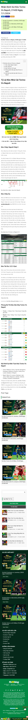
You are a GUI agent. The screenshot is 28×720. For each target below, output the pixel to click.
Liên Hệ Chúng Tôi (14, 685)
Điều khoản (13, 684)
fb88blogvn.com (12, 664)
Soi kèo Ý (5, 641)
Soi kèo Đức (6, 639)
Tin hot (10, 412)
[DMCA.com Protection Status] (14, 708)
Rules (7, 685)
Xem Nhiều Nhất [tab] (14, 503)
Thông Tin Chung (20, 684)
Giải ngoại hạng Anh (9, 477)
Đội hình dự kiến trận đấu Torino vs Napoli (14, 74)
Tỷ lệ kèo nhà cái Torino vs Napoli (11, 63)
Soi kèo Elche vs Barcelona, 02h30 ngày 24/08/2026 (13, 598)
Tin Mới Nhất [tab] (14, 507)
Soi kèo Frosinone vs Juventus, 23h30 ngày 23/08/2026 (13, 573)
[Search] (24, 492)
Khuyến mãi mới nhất (8, 657)
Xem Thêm (5, 576)
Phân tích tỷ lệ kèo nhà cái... (16, 518)
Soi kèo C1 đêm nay (8, 635)
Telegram (15, 32)
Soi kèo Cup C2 (7, 637)
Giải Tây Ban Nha (8, 434)
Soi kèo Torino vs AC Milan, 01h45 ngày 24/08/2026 (13, 623)
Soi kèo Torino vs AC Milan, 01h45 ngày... (13, 461)
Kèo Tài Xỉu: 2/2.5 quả (11, 68)
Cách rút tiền (6, 655)
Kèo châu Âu (9, 66)
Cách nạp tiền (6, 653)
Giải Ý (6, 412)
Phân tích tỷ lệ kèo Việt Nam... (16, 510)
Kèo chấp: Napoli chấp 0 (11, 65)
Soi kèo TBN (6, 643)
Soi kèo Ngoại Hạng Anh (9, 632)
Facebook (6, 32)
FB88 (14, 137)
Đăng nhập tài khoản (8, 650)
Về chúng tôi (6, 684)
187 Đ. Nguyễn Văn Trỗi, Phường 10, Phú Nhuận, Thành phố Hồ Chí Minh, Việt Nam (15, 713)
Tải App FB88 (6, 659)
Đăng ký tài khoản (7, 648)
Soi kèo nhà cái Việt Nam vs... (16, 541)
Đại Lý (20, 685)
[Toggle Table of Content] (23, 61)
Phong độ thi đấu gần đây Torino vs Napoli (14, 70)
